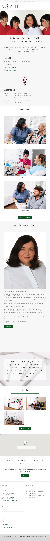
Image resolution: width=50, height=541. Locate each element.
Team (4, 515)
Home (4, 510)
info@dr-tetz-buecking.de (31, 1)
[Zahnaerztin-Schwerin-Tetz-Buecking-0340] (25, 181)
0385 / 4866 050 (21, 1)
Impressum (5, 524)
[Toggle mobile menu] (47, 4)
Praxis (4, 518)
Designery (38, 537)
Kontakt (4, 521)
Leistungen (5, 513)
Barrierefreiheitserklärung (25, 537)
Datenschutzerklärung (8, 527)
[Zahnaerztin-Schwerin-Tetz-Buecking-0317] (25, 149)
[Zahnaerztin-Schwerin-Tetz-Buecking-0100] (25, 116)
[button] (25, 443)
